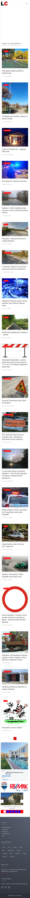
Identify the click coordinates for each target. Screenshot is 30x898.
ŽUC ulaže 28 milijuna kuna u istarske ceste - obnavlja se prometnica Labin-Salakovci (13, 437)
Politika (15, 847)
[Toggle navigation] (27, 3)
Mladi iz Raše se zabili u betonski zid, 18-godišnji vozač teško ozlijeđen (14, 512)
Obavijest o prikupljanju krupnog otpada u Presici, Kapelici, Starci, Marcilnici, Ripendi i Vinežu (14, 657)
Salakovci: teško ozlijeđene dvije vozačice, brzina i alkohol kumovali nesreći (15, 210)
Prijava (3, 874)
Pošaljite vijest (5, 833)
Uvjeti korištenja (6, 827)
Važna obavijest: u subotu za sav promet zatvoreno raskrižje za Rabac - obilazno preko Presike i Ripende (14, 618)
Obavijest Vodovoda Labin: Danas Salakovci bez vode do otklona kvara (14, 303)
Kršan (11, 853)
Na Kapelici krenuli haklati (12, 727)
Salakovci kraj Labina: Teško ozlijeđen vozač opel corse (12, 575)
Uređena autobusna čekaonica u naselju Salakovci (14, 688)
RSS (3, 835)
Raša (3, 850)
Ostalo (5, 224)
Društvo (6, 51)
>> (21, 801)
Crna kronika (7, 130)
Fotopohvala (7, 671)
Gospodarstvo (7, 633)
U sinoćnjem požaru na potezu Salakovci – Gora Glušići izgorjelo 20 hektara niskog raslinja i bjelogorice (14, 474)
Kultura (18, 850)
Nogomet (4, 856)
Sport (5, 526)
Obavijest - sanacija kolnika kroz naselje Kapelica (14, 240)
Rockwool (17, 853)
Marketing (4, 831)
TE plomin (12, 856)
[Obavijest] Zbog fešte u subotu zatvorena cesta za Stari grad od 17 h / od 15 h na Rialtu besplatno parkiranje (14, 363)
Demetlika (4, 853)
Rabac (21, 847)
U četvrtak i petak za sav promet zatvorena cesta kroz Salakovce (14, 268)
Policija (24, 853)
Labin (3, 847)
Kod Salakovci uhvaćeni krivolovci (14, 181)
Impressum (5, 829)
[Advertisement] (15, 25)
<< (2, 801)
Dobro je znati (7, 252)
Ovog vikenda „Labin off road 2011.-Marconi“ (13, 545)
